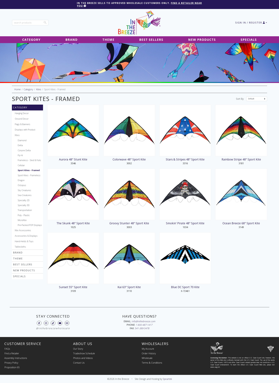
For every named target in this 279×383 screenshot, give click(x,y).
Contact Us (79, 362)
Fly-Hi (20, 155)
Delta (20, 145)
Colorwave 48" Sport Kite (129, 159)
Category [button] (31, 40)
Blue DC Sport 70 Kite (185, 287)
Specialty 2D (23, 200)
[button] (251, 23)
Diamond (22, 140)
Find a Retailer (11, 353)
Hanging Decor (22, 113)
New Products (24, 270)
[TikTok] (53, 323)
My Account (148, 348)
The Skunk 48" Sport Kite (73, 223)
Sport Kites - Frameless (29, 175)
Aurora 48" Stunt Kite (73, 159)
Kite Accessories (23, 230)
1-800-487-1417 (144, 324)
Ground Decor (21, 118)
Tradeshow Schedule (84, 353)
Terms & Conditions (152, 362)
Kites (38, 89)
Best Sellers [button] (151, 40)
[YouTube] (60, 323)
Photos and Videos (83, 358)
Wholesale (147, 358)
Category (28, 89)
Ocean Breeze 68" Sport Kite (241, 223)
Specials (19, 276)
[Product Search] (45, 22)
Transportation (25, 210)
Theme (18, 258)
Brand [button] (71, 40)
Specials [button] (249, 40)
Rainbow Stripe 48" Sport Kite (241, 159)
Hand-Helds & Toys (24, 241)
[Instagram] (46, 323)
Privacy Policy (11, 362)
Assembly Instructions (15, 358)
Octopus (22, 185)
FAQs (7, 348)
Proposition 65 (12, 367)
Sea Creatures (25, 195)
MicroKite (22, 220)
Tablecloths (20, 246)
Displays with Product (25, 129)
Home (17, 89)
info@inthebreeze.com (143, 321)
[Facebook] (39, 323)
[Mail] (67, 323)
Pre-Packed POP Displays (30, 225)
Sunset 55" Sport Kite (73, 287)
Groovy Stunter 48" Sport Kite (129, 223)
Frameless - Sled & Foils (29, 160)
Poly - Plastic (24, 215)
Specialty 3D (23, 205)
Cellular (21, 165)
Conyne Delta (24, 150)
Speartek (167, 379)
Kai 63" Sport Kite (129, 287)
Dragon (21, 180)
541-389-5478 (142, 328)
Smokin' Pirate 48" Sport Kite (185, 223)
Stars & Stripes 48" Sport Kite (185, 159)
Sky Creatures (24, 190)
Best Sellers (22, 264)
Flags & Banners (22, 124)
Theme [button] (108, 40)
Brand (18, 252)
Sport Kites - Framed (29, 170)
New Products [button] (202, 40)
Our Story (78, 348)
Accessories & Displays (26, 235)
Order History (149, 353)
